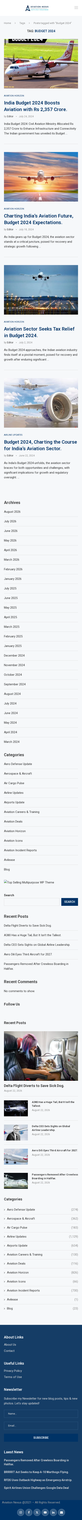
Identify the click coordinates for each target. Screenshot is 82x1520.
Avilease (42, 1299)
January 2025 (12, 646)
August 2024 (12, 694)
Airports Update (42, 1245)
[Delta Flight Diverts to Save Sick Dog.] (41, 1056)
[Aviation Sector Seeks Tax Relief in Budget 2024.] (41, 290)
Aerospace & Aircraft (42, 1218)
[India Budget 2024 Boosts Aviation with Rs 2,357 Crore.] (41, 63)
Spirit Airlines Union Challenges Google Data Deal (36, 1487)
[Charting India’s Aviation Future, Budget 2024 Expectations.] (41, 177)
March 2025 (11, 627)
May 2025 (10, 607)
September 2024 (14, 684)
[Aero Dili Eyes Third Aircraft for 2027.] (16, 1157)
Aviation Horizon (42, 1272)
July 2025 (10, 588)
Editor (10, 116)
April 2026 (10, 550)
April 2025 (10, 617)
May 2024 (10, 722)
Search (9, 895)
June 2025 (11, 598)
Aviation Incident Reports (42, 1290)
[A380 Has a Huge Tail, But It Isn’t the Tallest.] (16, 1108)
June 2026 (11, 531)
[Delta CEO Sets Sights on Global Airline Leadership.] (16, 1132)
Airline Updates (42, 1236)
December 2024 (14, 655)
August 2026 (12, 512)
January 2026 (12, 579)
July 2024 (10, 703)
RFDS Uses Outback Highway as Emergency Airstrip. (38, 1480)
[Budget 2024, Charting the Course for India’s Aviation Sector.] (41, 403)
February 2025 (13, 636)
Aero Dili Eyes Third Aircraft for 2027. (28, 954)
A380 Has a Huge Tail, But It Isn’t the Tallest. (32, 935)
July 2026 (10, 521)
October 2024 (13, 675)
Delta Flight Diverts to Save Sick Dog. (28, 925)
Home (7, 23)
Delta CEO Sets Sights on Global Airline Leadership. (37, 945)
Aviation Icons (42, 1281)
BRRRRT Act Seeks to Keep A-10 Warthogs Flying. (36, 1472)
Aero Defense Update (42, 1209)
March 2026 (11, 559)
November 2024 (14, 665)
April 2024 (10, 732)
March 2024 (11, 742)
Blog (42, 1308)
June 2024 (11, 713)
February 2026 (13, 569)
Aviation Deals (42, 1263)
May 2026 (10, 540)
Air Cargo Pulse (42, 1227)
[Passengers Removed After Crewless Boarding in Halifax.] (16, 1181)
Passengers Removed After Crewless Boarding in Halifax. (55, 1176)
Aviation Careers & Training (42, 1254)
